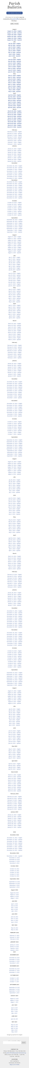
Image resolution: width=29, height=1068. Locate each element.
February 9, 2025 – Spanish (14, 354)
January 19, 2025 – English (14, 367)
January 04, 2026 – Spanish (14, 161)
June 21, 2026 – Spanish (14, 65)
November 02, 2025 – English (14, 196)
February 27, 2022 (14, 935)
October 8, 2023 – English (14, 661)
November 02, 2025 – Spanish (14, 198)
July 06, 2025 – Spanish (14, 269)
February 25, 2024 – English (14, 574)
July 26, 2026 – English (14, 43)
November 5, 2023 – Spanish (14, 645)
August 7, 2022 (14, 898)
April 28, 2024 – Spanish (14, 540)
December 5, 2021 (14, 963)
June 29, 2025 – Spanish (14, 275)
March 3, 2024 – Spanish (14, 568)
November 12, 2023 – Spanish (14, 641)
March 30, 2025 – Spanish (14, 325)
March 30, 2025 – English (14, 323)
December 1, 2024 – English (14, 396)
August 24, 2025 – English (14, 240)
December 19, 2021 (14, 959)
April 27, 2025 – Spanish (14, 307)
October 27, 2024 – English (14, 421)
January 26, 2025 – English (14, 363)
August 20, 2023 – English (14, 694)
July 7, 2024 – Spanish (14, 492)
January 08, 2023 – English (14, 822)
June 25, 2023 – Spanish (14, 732)
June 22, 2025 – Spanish (14, 278)
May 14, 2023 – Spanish (14, 754)
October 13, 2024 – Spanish (14, 430)
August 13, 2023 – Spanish (14, 699)
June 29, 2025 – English (14, 273)
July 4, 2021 (14, 1013)
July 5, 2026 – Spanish (14, 56)
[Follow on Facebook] (13, 1045)
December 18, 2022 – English (14, 841)
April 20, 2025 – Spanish (14, 310)
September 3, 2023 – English (14, 683)
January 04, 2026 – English (14, 159)
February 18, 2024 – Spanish (14, 580)
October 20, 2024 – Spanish (14, 427)
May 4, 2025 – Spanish (14, 301)
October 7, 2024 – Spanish (14, 434)
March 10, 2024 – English (14, 563)
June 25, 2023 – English (14, 731)
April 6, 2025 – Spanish (14, 317)
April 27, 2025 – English (14, 305)
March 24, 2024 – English (14, 556)
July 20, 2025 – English (14, 261)
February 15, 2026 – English (14, 135)
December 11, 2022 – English (14, 845)
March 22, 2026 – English (14, 114)
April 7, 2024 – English (14, 548)
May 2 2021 (14, 1032)
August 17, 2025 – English (14, 244)
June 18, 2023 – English (14, 734)
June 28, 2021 (14, 1019)
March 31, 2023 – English (14, 775)
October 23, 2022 (14, 870)
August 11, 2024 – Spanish (14, 470)
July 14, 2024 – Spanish (14, 488)
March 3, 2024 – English (14, 567)
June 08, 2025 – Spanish (14, 282)
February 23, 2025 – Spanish (14, 347)
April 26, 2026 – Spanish (14, 96)
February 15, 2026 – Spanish (14, 137)
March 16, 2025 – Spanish (14, 332)
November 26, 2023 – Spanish (14, 634)
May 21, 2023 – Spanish (14, 751)
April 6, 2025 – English (14, 316)
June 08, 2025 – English (14, 280)
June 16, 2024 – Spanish (14, 507)
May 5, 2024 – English (14, 530)
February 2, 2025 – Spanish (14, 357)
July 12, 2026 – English (14, 50)
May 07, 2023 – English (14, 756)
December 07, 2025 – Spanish (14, 178)
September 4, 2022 (15, 887)
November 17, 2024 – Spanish (14, 409)
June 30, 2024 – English (14, 498)
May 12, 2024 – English (14, 527)
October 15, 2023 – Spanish (14, 659)
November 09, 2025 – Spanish (14, 194)
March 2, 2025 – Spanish (14, 339)
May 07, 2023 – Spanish (14, 758)
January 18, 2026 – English (14, 152)
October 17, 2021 (14, 981)
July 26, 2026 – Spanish (14, 45)
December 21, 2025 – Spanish (14, 171)
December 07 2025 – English (14, 176)
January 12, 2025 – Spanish (14, 372)
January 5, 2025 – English (14, 374)
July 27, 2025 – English (14, 257)
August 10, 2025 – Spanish (14, 249)
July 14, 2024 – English (14, 487)
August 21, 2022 (14, 894)
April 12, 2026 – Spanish (14, 104)
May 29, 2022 (14, 928)
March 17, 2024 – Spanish (14, 561)
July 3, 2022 (14, 911)
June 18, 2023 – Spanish (14, 736)
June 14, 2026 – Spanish (14, 68)
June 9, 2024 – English (14, 508)
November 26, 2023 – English (14, 632)
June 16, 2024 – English (14, 505)
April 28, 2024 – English (14, 538)
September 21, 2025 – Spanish (14, 225)
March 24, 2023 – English (14, 778)
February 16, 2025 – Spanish (14, 350)
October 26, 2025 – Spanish (14, 204)
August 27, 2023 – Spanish (14, 692)
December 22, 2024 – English (14, 385)
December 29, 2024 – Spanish (14, 383)
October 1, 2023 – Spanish (14, 667)
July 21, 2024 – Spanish (14, 485)
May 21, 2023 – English (14, 749)
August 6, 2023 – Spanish (14, 703)
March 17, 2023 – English (14, 782)
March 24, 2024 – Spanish (14, 558)
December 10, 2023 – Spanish (14, 623)
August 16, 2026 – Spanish (14, 33)
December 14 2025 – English (14, 173)
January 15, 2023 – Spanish (14, 820)
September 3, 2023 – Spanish (14, 685)
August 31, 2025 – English (14, 236)
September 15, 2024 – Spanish (14, 448)
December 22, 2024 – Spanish (14, 387)
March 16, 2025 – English (14, 330)
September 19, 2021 (14, 989)
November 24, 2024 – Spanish (14, 405)
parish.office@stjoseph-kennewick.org (16, 1052)
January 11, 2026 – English (14, 156)
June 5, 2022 (14, 922)
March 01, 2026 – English (14, 125)
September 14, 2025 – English (14, 226)
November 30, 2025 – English (14, 182)
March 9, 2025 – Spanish (14, 336)
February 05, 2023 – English (14, 807)
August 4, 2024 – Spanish (14, 474)
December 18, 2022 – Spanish (14, 843)
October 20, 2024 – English (14, 425)
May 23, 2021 (14, 1026)
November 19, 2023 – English (14, 636)
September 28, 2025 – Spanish (14, 221)
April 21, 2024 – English (14, 541)
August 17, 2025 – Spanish (14, 245)
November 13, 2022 (14, 861)
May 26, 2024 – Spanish (14, 521)
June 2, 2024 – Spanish (14, 514)
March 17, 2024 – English (14, 560)
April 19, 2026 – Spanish (14, 100)
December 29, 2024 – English (14, 381)
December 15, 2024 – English (14, 389)
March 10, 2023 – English (14, 785)
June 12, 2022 (14, 920)
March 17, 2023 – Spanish (14, 783)
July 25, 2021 (14, 1008)
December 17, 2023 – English (14, 618)
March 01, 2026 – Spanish (14, 127)
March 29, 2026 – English (14, 111)
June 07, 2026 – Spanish (14, 72)
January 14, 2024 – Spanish (14, 601)
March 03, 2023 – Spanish (14, 791)
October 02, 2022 (14, 876)
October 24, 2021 (14, 980)
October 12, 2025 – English (14, 209)
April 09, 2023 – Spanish (14, 769)
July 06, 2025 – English (14, 268)
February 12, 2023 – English (14, 803)
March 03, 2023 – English (14, 789)
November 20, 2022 (14, 859)
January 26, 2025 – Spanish (14, 365)
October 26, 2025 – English (14, 202)
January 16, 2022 (14, 946)
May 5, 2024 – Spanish (14, 532)
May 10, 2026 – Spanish (14, 88)
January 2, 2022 (15, 950)
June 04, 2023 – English (14, 741)
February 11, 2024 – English (14, 581)
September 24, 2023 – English (14, 672)
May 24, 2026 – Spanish (14, 81)
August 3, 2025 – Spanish (14, 252)
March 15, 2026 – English (14, 118)
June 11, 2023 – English (14, 738)
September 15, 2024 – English (14, 447)
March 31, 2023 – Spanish (14, 776)
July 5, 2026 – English (14, 54)
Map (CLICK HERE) (14, 1064)
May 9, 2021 (14, 1030)
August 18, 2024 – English (14, 465)
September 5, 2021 (15, 992)
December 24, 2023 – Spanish (14, 616)
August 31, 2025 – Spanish (14, 238)
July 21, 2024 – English (14, 483)
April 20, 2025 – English (14, 309)
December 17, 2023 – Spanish (14, 620)
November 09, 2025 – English (14, 192)
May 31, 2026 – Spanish (14, 77)
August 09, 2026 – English (14, 34)
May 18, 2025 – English (14, 293)
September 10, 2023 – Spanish (14, 681)
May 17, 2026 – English (14, 82)
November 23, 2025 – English (14, 185)
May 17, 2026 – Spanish (14, 84)
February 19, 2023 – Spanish (14, 802)
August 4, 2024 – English (14, 472)
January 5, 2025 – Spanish (14, 376)
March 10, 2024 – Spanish (14, 565)
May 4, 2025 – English (14, 300)
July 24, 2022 (14, 905)
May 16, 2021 (14, 1028)
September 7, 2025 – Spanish (14, 232)
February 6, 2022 (14, 939)
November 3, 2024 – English (14, 414)
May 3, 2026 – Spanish (14, 91)
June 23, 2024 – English (14, 501)
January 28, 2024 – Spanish (14, 594)
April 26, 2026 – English (14, 95)
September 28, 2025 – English (14, 219)
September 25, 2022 (14, 881)
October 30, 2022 (14, 869)
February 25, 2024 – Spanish (14, 576)
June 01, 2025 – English (14, 284)
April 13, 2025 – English (14, 312)
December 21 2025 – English (14, 169)
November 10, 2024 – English (14, 410)
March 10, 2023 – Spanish (14, 787)
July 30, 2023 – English (14, 709)
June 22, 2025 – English (14, 277)
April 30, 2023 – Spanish (14, 765)
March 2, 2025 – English (14, 337)
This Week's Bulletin (14, 13)
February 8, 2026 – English (14, 138)
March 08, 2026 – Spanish (14, 123)
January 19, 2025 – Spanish (14, 369)
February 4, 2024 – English (14, 585)
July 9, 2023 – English (14, 719)
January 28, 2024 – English (14, 592)
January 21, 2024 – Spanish (14, 598)
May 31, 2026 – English (14, 75)
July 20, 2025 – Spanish (14, 262)
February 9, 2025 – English (14, 352)
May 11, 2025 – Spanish (14, 298)
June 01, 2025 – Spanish (14, 285)
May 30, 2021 (14, 1024)
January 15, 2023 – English (14, 818)
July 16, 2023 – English (14, 716)
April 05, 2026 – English (14, 105)
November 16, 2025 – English (14, 189)
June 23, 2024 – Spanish (14, 503)
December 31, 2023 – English (14, 611)
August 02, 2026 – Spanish (14, 40)
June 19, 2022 (14, 918)
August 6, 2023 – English (14, 701)
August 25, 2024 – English (14, 461)
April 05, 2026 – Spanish (14, 107)
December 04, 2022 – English (14, 848)
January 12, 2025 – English (14, 370)
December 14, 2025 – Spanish (14, 174)
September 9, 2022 (15, 885)
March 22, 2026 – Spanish (14, 116)
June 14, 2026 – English (14, 66)
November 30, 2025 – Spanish (14, 183)
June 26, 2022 (14, 917)
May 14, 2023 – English (14, 752)
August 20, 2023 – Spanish (14, 696)
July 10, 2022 (14, 909)
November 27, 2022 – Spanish (14, 856)
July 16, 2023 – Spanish (14, 718)
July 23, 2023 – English (14, 712)
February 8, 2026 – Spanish (14, 140)
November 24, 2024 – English (14, 403)
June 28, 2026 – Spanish (14, 61)
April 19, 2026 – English (14, 98)
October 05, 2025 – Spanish (14, 215)
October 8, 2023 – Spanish (14, 663)
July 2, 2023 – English (14, 723)
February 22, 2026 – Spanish (14, 133)
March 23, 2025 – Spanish (14, 329)
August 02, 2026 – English (14, 38)
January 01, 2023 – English (14, 825)
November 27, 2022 (14, 857)
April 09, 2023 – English (14, 767)
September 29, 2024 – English (14, 440)
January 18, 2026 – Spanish (14, 154)
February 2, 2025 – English (14, 356)
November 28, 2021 (14, 968)
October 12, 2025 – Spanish (14, 211)
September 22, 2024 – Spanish (14, 445)
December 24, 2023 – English (14, 614)
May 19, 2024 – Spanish (14, 525)
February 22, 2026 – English (14, 131)
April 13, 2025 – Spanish (14, 314)
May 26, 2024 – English (14, 520)
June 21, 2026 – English (14, 63)
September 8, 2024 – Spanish (14, 452)
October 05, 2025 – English (14, 213)
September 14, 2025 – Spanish (14, 228)
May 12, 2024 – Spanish (14, 528)
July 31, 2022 (14, 904)
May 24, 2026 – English (14, 79)
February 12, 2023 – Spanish (14, 805)
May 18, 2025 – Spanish (14, 294)
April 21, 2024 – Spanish (14, 543)
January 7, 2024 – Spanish (14, 605)
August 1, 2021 (14, 1002)
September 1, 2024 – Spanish (14, 456)
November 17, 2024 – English (14, 407)
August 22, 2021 (14, 998)
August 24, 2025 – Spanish (14, 242)
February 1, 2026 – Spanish (14, 144)
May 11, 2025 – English (14, 296)
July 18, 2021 (14, 1009)
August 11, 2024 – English (14, 468)
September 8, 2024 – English (14, 450)
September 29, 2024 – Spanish (14, 441)
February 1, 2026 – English (14, 142)
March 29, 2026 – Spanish (14, 112)
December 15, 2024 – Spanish (14, 390)
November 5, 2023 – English (14, 643)
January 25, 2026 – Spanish (14, 150)
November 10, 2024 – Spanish (14, 412)
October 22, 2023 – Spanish (14, 656)
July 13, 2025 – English (14, 264)
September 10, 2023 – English (14, 679)
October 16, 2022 (14, 872)
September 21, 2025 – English (14, 223)
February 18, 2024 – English (14, 578)
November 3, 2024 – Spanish (14, 416)
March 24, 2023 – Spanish (14, 780)
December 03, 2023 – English (14, 625)
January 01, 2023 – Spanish (14, 827)
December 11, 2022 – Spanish (14, 846)
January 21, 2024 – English (14, 596)
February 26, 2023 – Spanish (14, 798)
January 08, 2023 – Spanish (14, 823)
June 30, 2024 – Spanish (14, 500)
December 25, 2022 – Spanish (14, 839)
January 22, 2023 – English (14, 814)
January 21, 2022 (14, 944)
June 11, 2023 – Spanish (14, 739)
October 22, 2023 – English (14, 654)
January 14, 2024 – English (14, 600)
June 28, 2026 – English (14, 59)
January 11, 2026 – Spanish (14, 157)
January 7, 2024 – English (14, 603)
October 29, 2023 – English (14, 651)
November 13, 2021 (14, 972)
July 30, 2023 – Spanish (14, 711)
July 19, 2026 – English (14, 47)
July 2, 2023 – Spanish (14, 725)
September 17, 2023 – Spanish (14, 678)
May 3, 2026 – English (14, 89)
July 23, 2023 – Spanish (14, 714)
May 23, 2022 (14, 929)
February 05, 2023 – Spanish (14, 809)
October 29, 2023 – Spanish (14, 652)
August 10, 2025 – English (14, 247)
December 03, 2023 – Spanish (14, 627)
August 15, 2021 (14, 1000)
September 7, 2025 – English (14, 230)
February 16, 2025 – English (14, 349)
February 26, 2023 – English (14, 796)
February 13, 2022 (14, 937)
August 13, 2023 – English (14, 698)
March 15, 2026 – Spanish (14, 120)
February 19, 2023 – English (14, 800)
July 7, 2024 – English (14, 490)
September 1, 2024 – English (14, 454)
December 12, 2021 (14, 961)
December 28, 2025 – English (14, 166)
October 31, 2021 (14, 978)
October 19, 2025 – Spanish (14, 208)
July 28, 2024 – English (14, 480)
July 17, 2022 (14, 907)
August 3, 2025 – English (14, 251)
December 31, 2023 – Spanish (14, 612)
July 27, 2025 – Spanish (14, 259)
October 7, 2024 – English (14, 432)
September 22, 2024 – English (14, 443)
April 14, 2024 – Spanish (14, 547)
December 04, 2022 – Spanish (14, 850)
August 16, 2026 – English (14, 31)
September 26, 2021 (14, 987)
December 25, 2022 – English (14, 837)
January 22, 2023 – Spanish (14, 816)
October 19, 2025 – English (14, 206)
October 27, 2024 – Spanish (14, 423)
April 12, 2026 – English (14, 102)
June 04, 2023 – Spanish (14, 743)
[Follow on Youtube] (16, 1045)
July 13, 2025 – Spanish (14, 266)
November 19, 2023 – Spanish (14, 638)
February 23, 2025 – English (14, 345)
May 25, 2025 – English (14, 289)
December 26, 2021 (14, 957)
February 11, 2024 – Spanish (14, 583)
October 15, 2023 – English (14, 658)
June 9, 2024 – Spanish (14, 510)
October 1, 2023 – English (14, 665)
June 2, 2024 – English (14, 512)
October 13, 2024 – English (14, 429)
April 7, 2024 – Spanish (14, 550)
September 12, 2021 (14, 991)
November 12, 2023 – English (14, 639)
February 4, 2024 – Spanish (14, 587)
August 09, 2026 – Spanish (14, 36)
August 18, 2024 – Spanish (14, 467)
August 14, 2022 (14, 896)
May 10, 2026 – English (14, 86)
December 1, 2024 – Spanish (14, 397)
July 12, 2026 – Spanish (14, 52)
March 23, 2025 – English (14, 327)
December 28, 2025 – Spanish (14, 167)
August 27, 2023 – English (14, 691)
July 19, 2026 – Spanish (14, 49)
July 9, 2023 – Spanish (14, 721)
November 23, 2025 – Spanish (14, 187)
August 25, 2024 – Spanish (14, 463)
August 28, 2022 (14, 893)
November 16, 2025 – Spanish (14, 190)
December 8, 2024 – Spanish (14, 394)
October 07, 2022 (14, 874)
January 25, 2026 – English (14, 148)
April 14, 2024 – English (14, 545)
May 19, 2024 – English (14, 523)
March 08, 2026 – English (14, 121)
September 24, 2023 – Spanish (14, 674)
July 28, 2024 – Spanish (14, 481)
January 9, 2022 (15, 948)
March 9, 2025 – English (14, 334)
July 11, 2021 (14, 1011)
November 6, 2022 (14, 863)
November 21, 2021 (14, 970)
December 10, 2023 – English (14, 621)
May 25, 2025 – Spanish (14, 291)
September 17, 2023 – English (14, 676)
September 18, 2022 (14, 883)
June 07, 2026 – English (14, 70)
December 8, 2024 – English (14, 392)
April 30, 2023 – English (14, 763)
